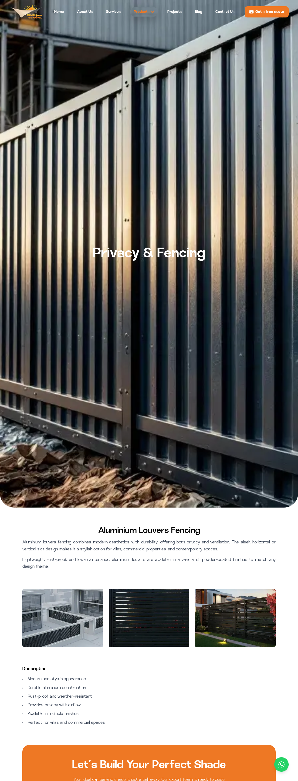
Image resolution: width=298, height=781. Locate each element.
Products (142, 12)
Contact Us (225, 12)
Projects (174, 12)
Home (59, 12)
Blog (198, 12)
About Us (85, 12)
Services (113, 12)
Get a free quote (269, 12)
